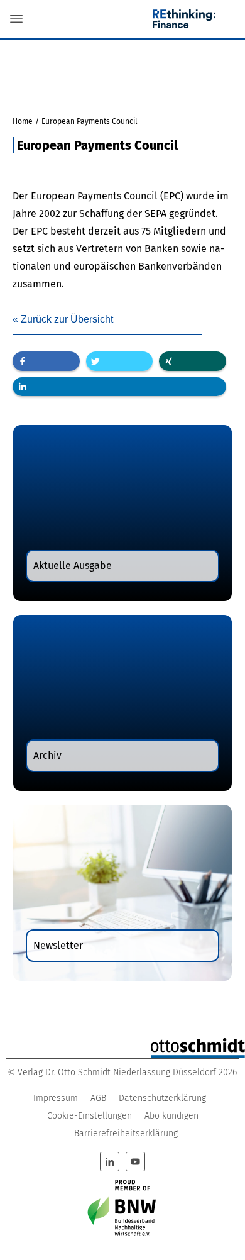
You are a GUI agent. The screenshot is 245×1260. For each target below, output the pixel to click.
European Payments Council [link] (94, 196)
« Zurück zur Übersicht (63, 319)
